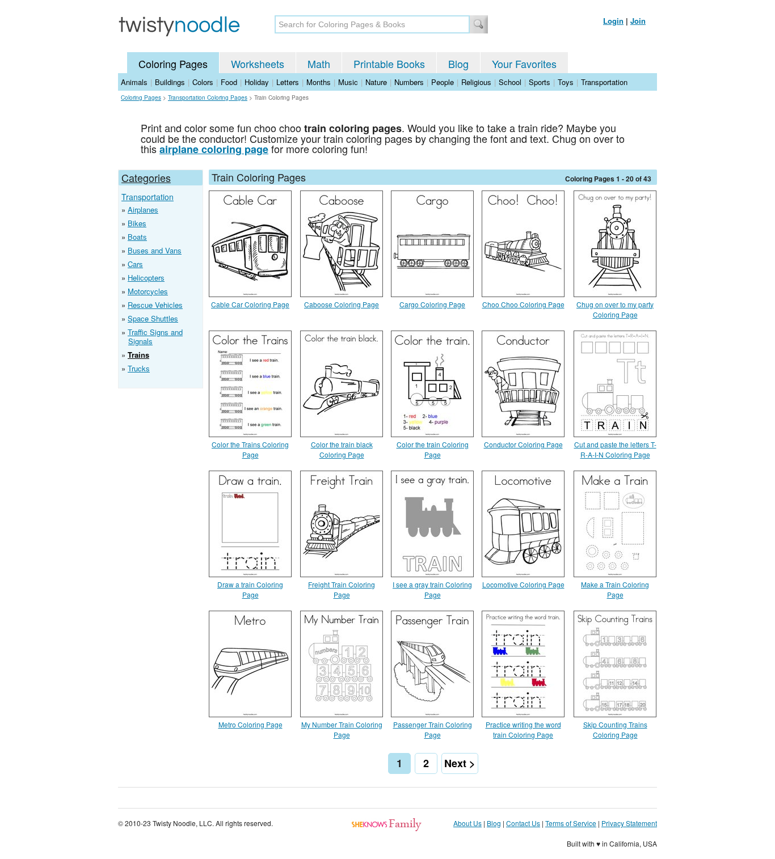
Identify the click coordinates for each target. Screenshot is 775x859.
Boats (137, 236)
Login (613, 20)
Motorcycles (148, 291)
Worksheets (257, 63)
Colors (202, 82)
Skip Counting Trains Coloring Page (615, 729)
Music (348, 82)
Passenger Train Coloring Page (432, 729)
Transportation (604, 82)
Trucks (139, 368)
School (510, 82)
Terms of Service (570, 823)
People (442, 82)
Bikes (137, 223)
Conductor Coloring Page (523, 444)
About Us (467, 823)
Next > (459, 763)
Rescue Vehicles (155, 304)
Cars (135, 264)
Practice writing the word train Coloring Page (523, 729)
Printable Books (389, 63)
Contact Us (523, 823)
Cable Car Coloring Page (250, 304)
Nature (376, 82)
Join (638, 20)
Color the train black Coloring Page (342, 449)
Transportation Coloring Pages (207, 97)
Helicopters (146, 277)
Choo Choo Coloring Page (523, 304)
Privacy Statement (629, 823)
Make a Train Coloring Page (615, 589)
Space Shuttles (153, 318)
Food (229, 82)
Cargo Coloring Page (432, 304)
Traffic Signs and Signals (155, 336)
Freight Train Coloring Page (341, 589)
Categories (146, 177)
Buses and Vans (155, 250)
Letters (287, 82)
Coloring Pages (173, 63)
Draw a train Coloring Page (250, 589)
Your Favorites (524, 63)
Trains (138, 354)
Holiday (257, 82)
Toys (566, 82)
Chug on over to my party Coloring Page (615, 309)
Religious (476, 82)
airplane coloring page (213, 149)
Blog (458, 63)
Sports (539, 82)
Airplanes (143, 209)
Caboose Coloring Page (341, 304)
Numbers (409, 82)
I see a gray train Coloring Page (432, 589)
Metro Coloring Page (250, 724)
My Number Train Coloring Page (341, 729)
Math (319, 63)
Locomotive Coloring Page (523, 584)
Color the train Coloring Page (433, 449)
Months (318, 82)
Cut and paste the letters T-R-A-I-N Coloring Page (615, 449)
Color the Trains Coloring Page (250, 449)
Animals (134, 82)
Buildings (170, 82)
